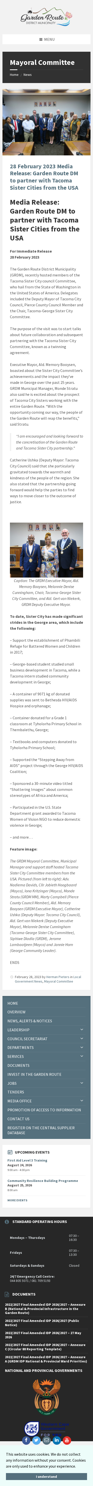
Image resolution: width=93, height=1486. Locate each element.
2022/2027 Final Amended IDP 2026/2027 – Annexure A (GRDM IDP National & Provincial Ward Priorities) (46, 1359)
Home (14, 74)
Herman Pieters (57, 977)
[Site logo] (47, 24)
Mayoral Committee (58, 981)
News (28, 74)
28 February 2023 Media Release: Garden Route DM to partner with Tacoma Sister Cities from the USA (44, 176)
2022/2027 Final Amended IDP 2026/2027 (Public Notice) (42, 1322)
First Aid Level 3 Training (27, 1160)
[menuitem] (46, 1003)
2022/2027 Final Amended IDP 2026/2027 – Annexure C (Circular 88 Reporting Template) (45, 1347)
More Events (17, 1200)
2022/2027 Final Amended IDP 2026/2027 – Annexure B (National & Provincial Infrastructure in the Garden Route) (45, 1308)
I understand (46, 1476)
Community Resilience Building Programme (42, 1180)
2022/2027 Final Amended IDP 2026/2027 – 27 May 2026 (43, 1335)
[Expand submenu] (82, 1030)
